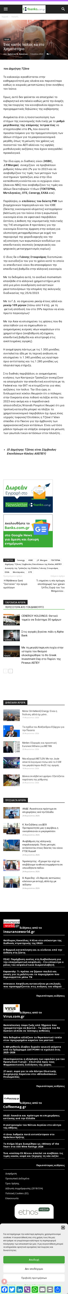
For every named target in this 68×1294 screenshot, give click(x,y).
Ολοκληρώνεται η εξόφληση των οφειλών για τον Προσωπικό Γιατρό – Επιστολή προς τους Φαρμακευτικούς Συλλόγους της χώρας (34, 1061)
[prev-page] (5, 671)
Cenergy (21, 560)
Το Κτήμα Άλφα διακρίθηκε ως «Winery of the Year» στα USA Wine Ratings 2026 (31, 1145)
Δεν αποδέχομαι (34, 1268)
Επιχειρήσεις (9, 624)
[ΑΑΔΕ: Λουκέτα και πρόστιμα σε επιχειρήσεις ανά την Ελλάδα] (11, 812)
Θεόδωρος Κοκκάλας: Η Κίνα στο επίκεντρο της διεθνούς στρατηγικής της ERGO (32, 942)
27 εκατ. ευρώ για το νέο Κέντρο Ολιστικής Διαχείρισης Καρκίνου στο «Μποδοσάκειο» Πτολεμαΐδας (30, 1074)
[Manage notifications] (4, 1281)
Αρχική (5, 16)
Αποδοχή (34, 1259)
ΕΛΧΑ (7, 572)
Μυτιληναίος (19, 572)
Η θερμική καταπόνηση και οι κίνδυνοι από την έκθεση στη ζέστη (32, 951)
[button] (63, 1227)
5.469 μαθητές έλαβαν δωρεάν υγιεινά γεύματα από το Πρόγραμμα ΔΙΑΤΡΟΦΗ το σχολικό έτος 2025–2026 (32, 1049)
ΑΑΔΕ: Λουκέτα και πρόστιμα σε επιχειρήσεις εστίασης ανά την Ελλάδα (31, 1117)
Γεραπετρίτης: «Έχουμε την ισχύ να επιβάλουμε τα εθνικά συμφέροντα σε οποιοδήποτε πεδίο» (42, 864)
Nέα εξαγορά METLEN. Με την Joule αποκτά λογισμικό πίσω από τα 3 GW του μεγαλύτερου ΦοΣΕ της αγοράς (41, 762)
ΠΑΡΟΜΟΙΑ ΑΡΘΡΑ (15, 602)
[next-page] (11, 671)
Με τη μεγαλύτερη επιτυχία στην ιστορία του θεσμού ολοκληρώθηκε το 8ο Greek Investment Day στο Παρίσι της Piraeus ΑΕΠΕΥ (42, 655)
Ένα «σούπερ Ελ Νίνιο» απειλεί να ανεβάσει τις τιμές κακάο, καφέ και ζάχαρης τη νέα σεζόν (33, 1155)
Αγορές (14, 16)
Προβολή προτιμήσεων (34, 1277)
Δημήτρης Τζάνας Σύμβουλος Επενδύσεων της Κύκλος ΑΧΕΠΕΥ (33, 564)
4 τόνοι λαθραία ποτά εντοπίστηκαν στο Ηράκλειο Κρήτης (28, 1136)
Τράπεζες (8, 640)
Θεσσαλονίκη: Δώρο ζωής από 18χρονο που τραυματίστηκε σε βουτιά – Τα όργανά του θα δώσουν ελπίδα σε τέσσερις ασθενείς (31, 1028)
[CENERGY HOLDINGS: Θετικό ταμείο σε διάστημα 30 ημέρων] (11, 619)
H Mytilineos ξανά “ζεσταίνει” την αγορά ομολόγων (15, 584)
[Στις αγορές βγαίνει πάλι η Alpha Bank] (11, 635)
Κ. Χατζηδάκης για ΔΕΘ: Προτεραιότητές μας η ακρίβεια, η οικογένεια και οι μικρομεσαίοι (40, 828)
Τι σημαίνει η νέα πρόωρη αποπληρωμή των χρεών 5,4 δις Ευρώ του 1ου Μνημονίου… (50, 585)
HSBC (30, 560)
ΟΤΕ (30, 572)
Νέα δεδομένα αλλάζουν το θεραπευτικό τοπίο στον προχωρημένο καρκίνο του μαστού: (32, 1039)
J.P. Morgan (42, 560)
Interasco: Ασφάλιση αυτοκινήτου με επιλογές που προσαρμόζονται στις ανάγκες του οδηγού (32, 985)
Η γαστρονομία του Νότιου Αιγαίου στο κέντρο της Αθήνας (32, 1126)
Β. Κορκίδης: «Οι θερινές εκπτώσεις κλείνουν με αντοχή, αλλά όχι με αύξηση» (41, 881)
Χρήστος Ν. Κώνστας (18, 54)
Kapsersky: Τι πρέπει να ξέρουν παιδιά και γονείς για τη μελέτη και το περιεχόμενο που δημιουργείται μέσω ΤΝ (31, 974)
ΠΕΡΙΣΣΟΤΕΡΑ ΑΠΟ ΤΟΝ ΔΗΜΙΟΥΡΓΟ (24, 607)
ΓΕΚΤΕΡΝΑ (55, 560)
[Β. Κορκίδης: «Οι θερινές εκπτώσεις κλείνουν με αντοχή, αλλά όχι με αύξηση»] (11, 882)
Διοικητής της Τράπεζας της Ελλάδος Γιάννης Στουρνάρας (31, 568)
